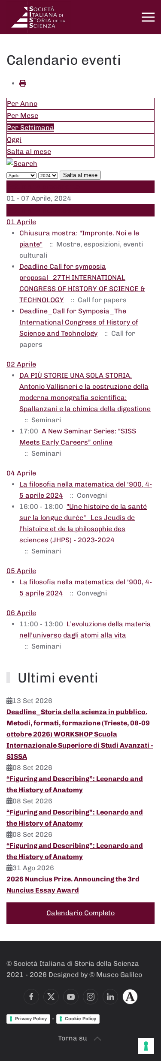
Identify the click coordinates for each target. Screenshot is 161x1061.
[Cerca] (21, 163)
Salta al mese (29, 151)
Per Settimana (30, 127)
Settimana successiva (43, 210)
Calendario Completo (80, 913)
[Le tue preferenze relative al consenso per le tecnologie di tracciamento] (146, 1046)
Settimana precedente (43, 186)
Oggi (14, 139)
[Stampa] (22, 83)
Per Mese (22, 115)
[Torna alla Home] (38, 17)
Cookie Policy (80, 1019)
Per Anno (22, 103)
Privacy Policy (31, 1019)
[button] (148, 17)
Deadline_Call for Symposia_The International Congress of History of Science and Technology (78, 322)
